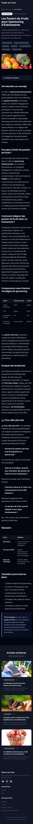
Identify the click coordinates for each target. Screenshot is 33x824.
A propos (4, 801)
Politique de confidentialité (9, 810)
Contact (3, 804)
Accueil (3, 790)
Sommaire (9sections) (12, 78)
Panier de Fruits (6, 9)
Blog (2, 793)
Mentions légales (6, 807)
